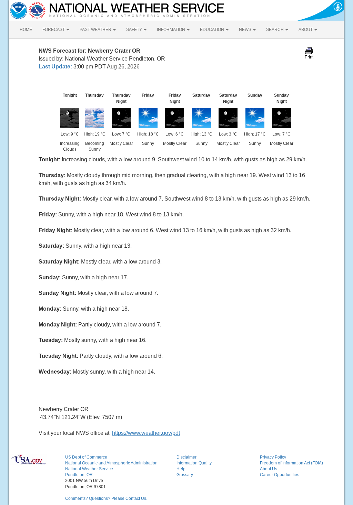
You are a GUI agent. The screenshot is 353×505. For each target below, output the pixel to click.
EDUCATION (212, 29)
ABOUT (306, 29)
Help (180, 468)
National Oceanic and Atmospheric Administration (111, 463)
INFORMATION (171, 29)
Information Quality (194, 463)
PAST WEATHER (96, 29)
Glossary (184, 474)
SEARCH (275, 29)
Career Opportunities (279, 474)
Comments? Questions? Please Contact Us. (106, 498)
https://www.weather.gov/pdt (146, 433)
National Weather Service (89, 468)
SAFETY (134, 29)
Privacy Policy (273, 457)
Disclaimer (186, 457)
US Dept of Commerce (86, 457)
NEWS (245, 29)
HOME (26, 29)
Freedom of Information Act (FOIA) (291, 463)
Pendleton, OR (79, 474)
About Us (268, 468)
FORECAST (54, 29)
